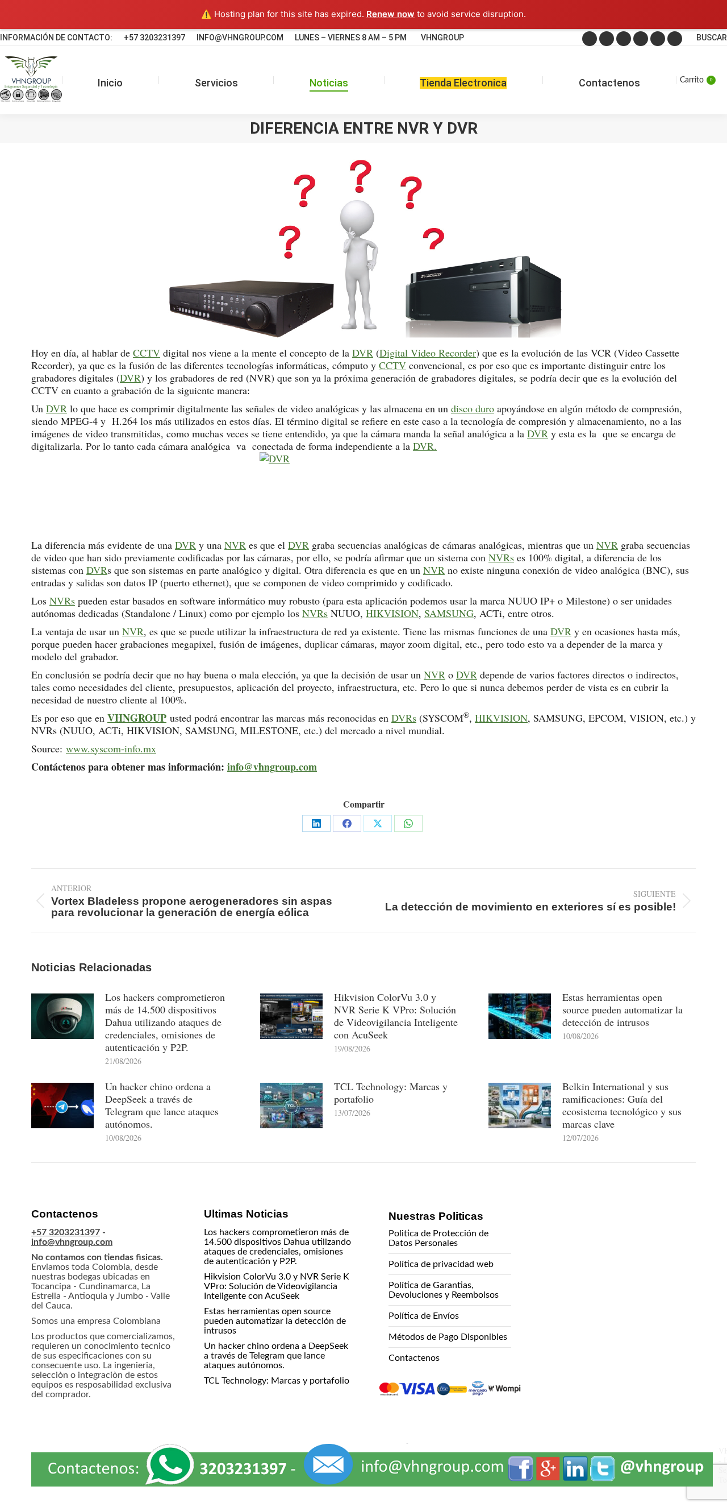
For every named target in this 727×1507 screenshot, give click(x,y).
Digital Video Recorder (427, 352)
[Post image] (62, 1016)
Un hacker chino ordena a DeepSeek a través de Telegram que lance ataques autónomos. (162, 1105)
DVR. (425, 446)
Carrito (696, 80)
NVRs (501, 557)
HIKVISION (392, 613)
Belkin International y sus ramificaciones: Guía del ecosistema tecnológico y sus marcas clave (622, 1105)
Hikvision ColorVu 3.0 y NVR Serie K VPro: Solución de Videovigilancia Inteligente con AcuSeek (396, 1016)
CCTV (146, 352)
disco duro (472, 408)
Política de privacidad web (441, 1264)
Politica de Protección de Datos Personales (438, 1238)
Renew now (390, 14)
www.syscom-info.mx (111, 748)
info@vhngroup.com (272, 766)
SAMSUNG (449, 613)
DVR (362, 352)
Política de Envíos (423, 1315)
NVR (235, 545)
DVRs (403, 717)
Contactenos (414, 1358)
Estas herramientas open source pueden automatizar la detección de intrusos (622, 1009)
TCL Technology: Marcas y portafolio (391, 1092)
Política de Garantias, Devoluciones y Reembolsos (443, 1290)
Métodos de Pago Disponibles (447, 1337)
